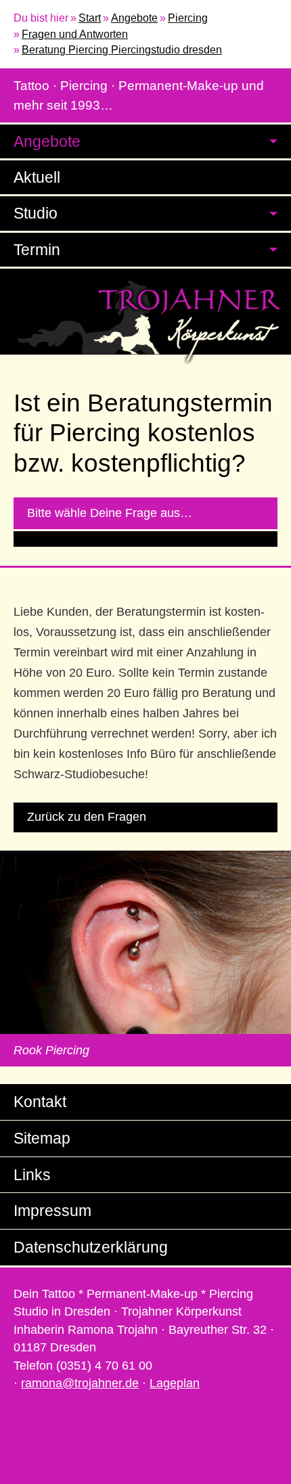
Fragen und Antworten (75, 34)
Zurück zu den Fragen (86, 817)
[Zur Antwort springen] (145, 539)
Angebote (134, 18)
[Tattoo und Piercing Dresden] (145, 322)
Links (32, 1175)
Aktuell (37, 177)
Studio (36, 213)
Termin (37, 249)
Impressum (52, 1210)
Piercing (188, 18)
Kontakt (40, 1101)
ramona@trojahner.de (80, 1383)
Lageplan (175, 1383)
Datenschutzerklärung (91, 1247)
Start (90, 18)
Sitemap (42, 1138)
